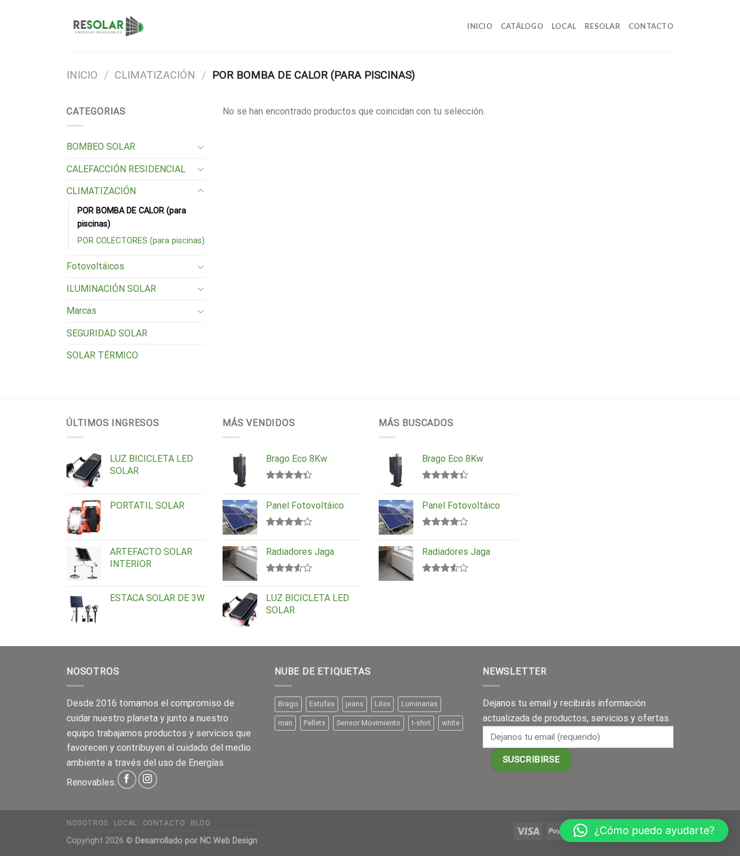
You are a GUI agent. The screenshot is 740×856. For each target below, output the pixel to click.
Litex (382, 703)
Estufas (322, 703)
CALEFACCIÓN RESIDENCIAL (126, 169)
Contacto (651, 26)
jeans (355, 703)
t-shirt (421, 722)
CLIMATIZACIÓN (154, 75)
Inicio (480, 26)
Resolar (602, 26)
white (451, 722)
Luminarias (419, 703)
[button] (644, 830)
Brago (288, 703)
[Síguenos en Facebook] (126, 779)
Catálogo (522, 26)
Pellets (314, 722)
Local (564, 26)
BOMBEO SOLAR (100, 146)
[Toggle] (200, 147)
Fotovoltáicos (95, 266)
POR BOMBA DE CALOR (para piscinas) (131, 217)
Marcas (81, 310)
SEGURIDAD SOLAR (106, 333)
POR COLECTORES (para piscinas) (141, 241)
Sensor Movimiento (368, 722)
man (285, 722)
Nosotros (87, 823)
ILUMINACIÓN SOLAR (111, 288)
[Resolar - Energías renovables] (107, 26)
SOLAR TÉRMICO (102, 355)
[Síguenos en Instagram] (147, 779)
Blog (200, 823)
